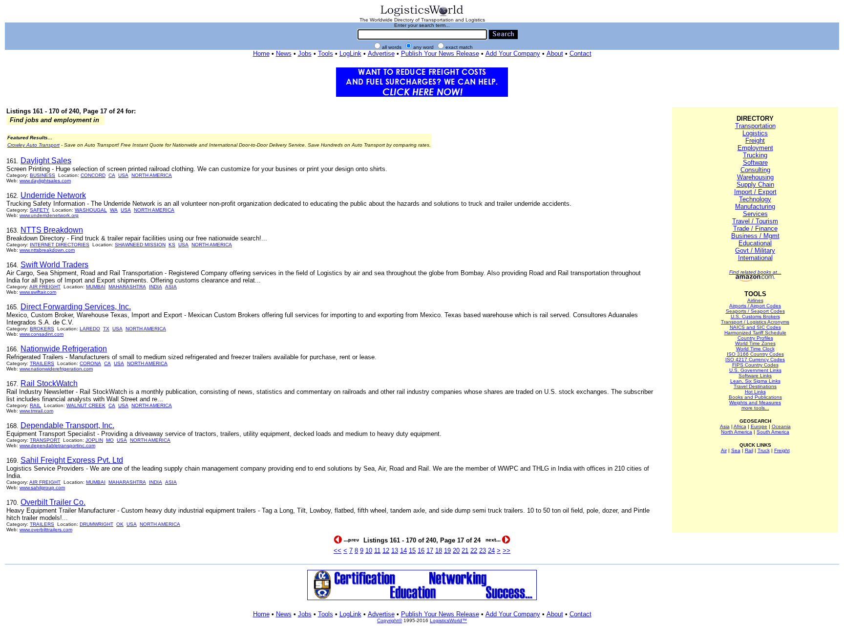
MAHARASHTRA (127, 286)
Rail (749, 450)
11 (377, 550)
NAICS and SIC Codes (755, 327)
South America (773, 431)
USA (123, 175)
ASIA (171, 286)
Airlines (755, 300)
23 (482, 550)
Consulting (755, 169)
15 (412, 550)
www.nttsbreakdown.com (47, 250)
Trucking (755, 155)
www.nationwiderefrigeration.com (56, 368)
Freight (755, 140)
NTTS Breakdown (52, 230)
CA (111, 175)
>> (506, 550)
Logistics (755, 133)
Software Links (755, 375)
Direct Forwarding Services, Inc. (76, 307)
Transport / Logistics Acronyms (755, 322)
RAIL (35, 405)
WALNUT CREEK (86, 405)
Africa (740, 426)
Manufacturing (755, 206)
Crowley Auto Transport (33, 145)
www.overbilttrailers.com (46, 529)
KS (172, 244)
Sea (735, 450)
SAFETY (39, 210)
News (284, 53)
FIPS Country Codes (755, 365)
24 (491, 550)
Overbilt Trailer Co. (53, 502)
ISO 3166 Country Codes (755, 354)
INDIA (155, 286)
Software (755, 162)
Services (755, 213)
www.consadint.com (41, 334)
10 (368, 550)
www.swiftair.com (38, 292)
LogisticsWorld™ (448, 620)
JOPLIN (94, 440)
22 (473, 550)
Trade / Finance (755, 228)
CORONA (90, 363)
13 (394, 550)
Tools (325, 53)
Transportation (755, 126)
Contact (580, 53)
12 (385, 550)
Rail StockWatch (49, 383)
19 (447, 550)
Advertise (381, 53)
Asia (725, 426)
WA (114, 210)
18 (438, 550)
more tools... (755, 408)
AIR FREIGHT (45, 286)
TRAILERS (42, 363)
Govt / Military (755, 250)
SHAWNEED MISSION (140, 244)
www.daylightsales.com (45, 180)
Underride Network (53, 195)
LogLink (350, 53)
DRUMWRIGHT (96, 524)
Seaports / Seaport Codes (755, 311)
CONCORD (93, 175)
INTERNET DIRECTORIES (59, 244)
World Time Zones (755, 343)
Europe (759, 426)
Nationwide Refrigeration (64, 349)
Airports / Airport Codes (755, 305)
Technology (755, 199)
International (755, 257)
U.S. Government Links (755, 370)
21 (465, 550)
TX (106, 328)
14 (403, 550)
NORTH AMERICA (151, 175)
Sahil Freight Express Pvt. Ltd (72, 460)
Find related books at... (755, 272)
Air (724, 450)
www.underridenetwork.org (49, 215)
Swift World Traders (54, 264)
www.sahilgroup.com (42, 487)
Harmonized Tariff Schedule (755, 332)
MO (110, 440)
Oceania (781, 426)
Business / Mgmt (755, 235)
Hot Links (755, 391)
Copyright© (389, 620)
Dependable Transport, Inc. (67, 425)
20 (456, 550)
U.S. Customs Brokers (755, 316)
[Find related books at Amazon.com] (755, 279)
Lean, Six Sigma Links (755, 381)
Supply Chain (755, 184)
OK (120, 524)
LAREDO (90, 328)
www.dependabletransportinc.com (57, 445)
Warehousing (755, 177)
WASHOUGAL (91, 210)
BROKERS (42, 328)
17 (429, 550)
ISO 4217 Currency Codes (755, 359)
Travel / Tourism (755, 221)
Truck (764, 450)
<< (337, 550)
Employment (755, 148)
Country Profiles (755, 338)
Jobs (305, 53)
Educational (755, 243)
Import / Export (755, 191)
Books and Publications (755, 397)
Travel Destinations (755, 386)
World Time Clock (755, 348)
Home (261, 53)
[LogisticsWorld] (422, 15)
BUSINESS (42, 175)
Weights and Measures (755, 402)
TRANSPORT (45, 440)
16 (421, 550)
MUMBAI (96, 286)
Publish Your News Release (440, 53)
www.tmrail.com (36, 410)
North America (736, 431)
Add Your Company (512, 53)
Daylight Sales (46, 160)
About (555, 53)
